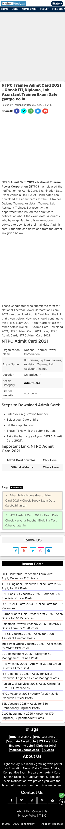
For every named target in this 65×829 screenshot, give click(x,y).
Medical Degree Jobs (25, 750)
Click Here (50, 460)
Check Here (51, 467)
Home (4, 8)
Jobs (15, 8)
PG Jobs (48, 750)
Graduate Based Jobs (22, 741)
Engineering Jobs (21, 745)
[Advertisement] (32, 45)
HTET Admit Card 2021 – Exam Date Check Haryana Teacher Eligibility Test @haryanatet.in (31, 520)
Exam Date (16, 487)
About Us (23, 811)
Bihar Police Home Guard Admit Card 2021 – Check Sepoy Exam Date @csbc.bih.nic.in (30, 500)
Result (44, 8)
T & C (42, 815)
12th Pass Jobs (44, 737)
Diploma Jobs (45, 745)
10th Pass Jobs (21, 737)
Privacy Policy (27, 815)
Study (13, 3)
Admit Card (29, 8)
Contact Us (39, 811)
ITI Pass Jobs (48, 741)
